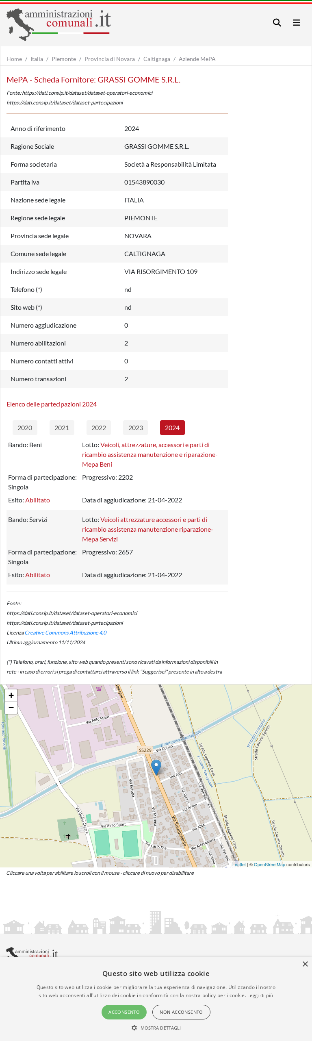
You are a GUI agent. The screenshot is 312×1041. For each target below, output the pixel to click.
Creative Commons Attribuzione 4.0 (65, 632)
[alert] (156, 999)
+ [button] (11, 695)
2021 (61, 427)
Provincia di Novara (109, 58)
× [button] (305, 964)
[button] (156, 1028)
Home (14, 58)
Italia (36, 58)
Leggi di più (260, 995)
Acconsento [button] (124, 1012)
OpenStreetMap (269, 864)
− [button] (11, 707)
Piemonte (64, 58)
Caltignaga (156, 58)
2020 (24, 427)
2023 (135, 427)
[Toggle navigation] (277, 22)
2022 (98, 427)
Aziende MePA (197, 58)
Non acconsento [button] (181, 1012)
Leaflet (239, 864)
